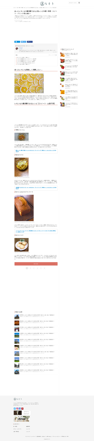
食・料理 (18, 7)
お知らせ (43, 436)
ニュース (28, 428)
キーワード (33, 436)
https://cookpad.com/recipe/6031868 (22, 252)
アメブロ (20, 49)
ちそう (14, 7)
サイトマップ (28, 436)
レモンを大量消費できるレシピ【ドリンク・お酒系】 (26, 60)
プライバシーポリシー (56, 436)
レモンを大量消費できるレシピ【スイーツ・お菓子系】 (27, 58)
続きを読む (36, 263)
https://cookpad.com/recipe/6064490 (22, 177)
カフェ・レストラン (17, 428)
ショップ (28, 431)
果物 (22, 7)
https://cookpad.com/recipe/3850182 (22, 141)
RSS (67, 436)
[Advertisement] (36, 31)
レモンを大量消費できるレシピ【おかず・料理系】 (26, 61)
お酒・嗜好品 (16, 431)
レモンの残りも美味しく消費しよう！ (23, 64)
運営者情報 (39, 436)
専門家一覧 (63, 436)
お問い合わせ (48, 436)
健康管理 (28, 426)
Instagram (21, 47)
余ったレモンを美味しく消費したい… (23, 57)
